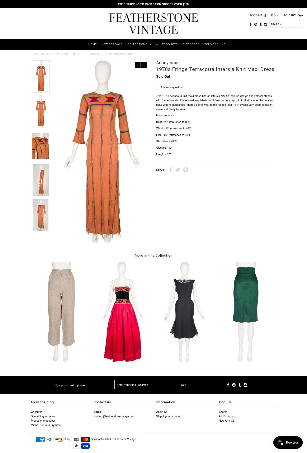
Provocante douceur (43, 420)
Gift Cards (191, 44)
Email (97, 412)
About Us (161, 412)
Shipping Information (168, 416)
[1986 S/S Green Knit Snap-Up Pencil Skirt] (245, 361)
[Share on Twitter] (177, 170)
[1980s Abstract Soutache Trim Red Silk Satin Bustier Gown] (123, 361)
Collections (137, 44)
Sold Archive (214, 44)
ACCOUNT (256, 15)
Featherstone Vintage (124, 439)
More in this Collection (153, 255)
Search (223, 412)
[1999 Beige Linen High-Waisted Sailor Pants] (61, 361)
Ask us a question (172, 87)
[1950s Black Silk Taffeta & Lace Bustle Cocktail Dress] (184, 361)
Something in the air (43, 416)
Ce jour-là (36, 412)
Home (92, 44)
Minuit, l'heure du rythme (46, 425)
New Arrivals (112, 44)
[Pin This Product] (185, 170)
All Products (167, 44)
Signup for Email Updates (70, 385)
